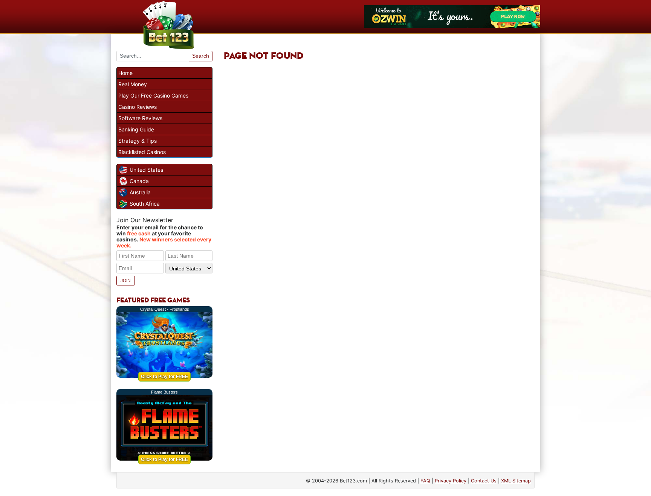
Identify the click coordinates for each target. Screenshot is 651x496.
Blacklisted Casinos (142, 152)
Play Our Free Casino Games (153, 95)
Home (125, 73)
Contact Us (484, 481)
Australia (140, 192)
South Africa (145, 203)
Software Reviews (140, 118)
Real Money (132, 84)
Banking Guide (136, 129)
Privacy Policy (450, 481)
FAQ (425, 481)
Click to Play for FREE (164, 376)
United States (146, 169)
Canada (139, 181)
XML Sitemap (516, 481)
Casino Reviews (137, 107)
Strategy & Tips (137, 140)
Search (200, 56)
